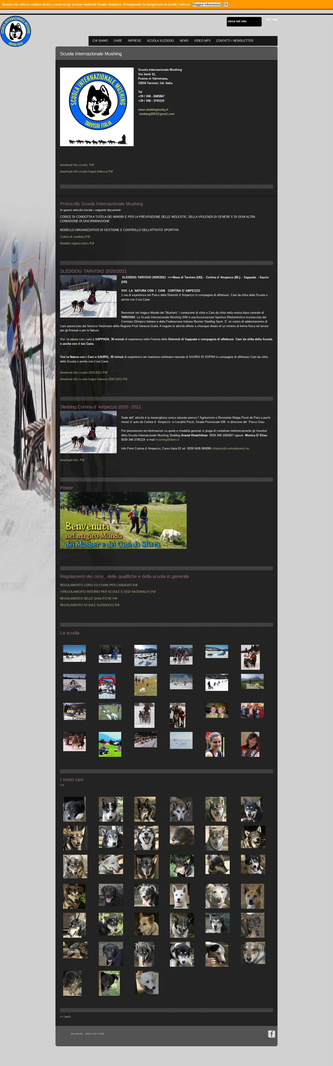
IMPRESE (134, 40)
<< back (65, 1016)
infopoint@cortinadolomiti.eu (230, 448)
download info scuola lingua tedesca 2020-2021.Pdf (93, 379)
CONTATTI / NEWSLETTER (234, 40)
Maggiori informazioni (207, 4)
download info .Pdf (72, 460)
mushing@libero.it (167, 439)
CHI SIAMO (100, 40)
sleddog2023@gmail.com (157, 114)
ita (268, 19)
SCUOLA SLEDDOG (160, 40)
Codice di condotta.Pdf (75, 236)
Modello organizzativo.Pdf (77, 243)
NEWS (184, 40)
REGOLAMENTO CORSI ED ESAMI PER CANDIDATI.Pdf (99, 585)
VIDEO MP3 (202, 40)
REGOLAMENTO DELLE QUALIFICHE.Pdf (88, 598)
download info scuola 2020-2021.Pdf (83, 372)
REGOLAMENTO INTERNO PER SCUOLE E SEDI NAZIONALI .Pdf (108, 591)
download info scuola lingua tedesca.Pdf (86, 171)
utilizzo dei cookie (94, 1033)
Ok (226, 4)
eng (275, 19)
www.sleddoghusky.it (153, 109)
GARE (118, 40)
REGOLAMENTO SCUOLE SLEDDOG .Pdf (89, 605)
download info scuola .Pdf (77, 165)
